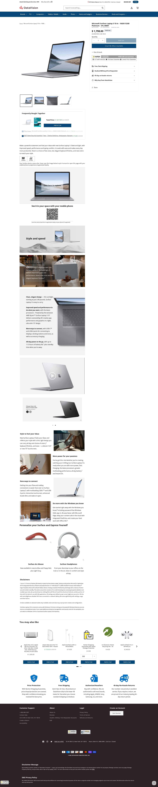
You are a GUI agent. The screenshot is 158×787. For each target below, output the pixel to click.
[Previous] (21, 646)
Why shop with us (46, 2)
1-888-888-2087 (24, 712)
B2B (51, 720)
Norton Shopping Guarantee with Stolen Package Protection (88, 646)
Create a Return (24, 720)
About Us (52, 712)
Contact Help (23, 715)
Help (135, 2)
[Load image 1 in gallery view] (26, 101)
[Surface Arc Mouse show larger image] (36, 536)
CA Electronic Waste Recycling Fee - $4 (108, 645)
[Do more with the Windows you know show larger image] (35, 511)
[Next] (136, 646)
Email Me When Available (114, 46)
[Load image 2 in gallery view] (39, 101)
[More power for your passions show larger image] (35, 464)
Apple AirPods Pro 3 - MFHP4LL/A (127, 645)
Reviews (52, 715)
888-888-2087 (127, 2)
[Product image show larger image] (52, 409)
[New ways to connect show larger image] (69, 488)
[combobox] (84, 8)
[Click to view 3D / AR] (31, 158)
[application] (52, 376)
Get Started (117, 713)
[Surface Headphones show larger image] (68, 545)
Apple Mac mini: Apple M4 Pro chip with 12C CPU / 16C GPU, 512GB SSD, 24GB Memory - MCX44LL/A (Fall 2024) (31, 648)
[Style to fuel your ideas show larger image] (69, 440)
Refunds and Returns (86, 718)
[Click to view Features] (23, 158)
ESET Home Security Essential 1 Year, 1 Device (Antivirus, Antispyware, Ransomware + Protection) (53, 135)
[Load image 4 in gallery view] (65, 101)
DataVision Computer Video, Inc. (81, 755)
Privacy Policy (84, 712)
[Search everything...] (103, 8)
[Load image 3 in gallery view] (52, 101)
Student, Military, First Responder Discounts (63, 718)
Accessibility (23, 723)
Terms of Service (85, 715)
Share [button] (95, 87)
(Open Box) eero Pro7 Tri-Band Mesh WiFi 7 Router (50, 645)
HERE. (93, 769)
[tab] (52, 425)
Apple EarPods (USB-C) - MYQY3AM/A (69, 645)
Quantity (94, 37)
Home (21, 23)
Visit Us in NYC (59, 741)
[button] (5, 782)
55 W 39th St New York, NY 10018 (30, 718)
